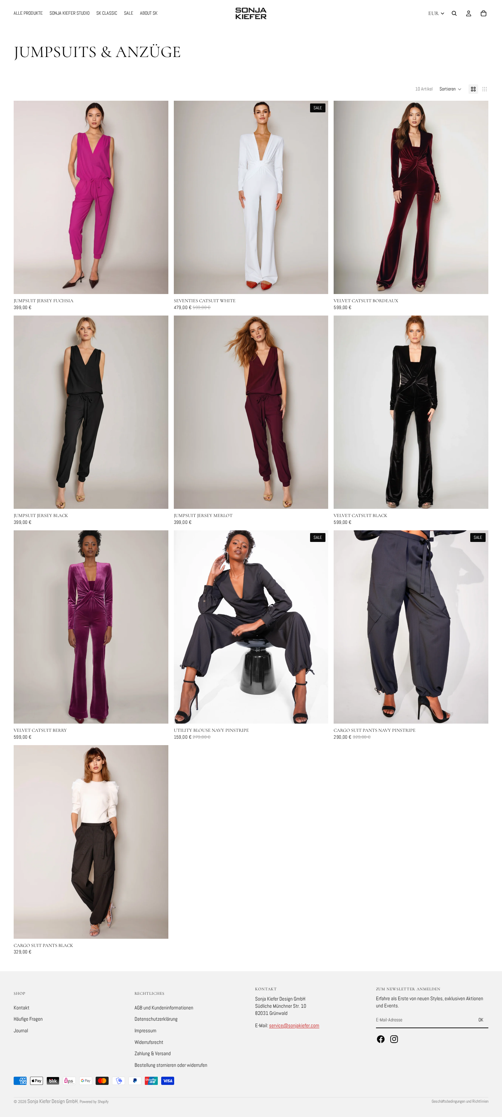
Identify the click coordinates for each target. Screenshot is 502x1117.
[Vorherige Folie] (184, 197)
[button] (451, 89)
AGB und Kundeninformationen (164, 1007)
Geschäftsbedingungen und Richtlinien (460, 1101)
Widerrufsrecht (149, 1041)
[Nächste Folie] (318, 197)
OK (480, 1020)
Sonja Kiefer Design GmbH (52, 1101)
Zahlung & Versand (153, 1053)
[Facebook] (381, 1039)
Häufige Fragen (28, 1019)
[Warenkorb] (483, 13)
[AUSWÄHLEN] (158, 284)
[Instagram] (394, 1039)
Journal (21, 1030)
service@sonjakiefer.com (294, 1025)
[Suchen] (454, 13)
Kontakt (21, 1007)
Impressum (145, 1030)
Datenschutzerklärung (156, 1019)
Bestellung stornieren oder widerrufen (171, 1064)
